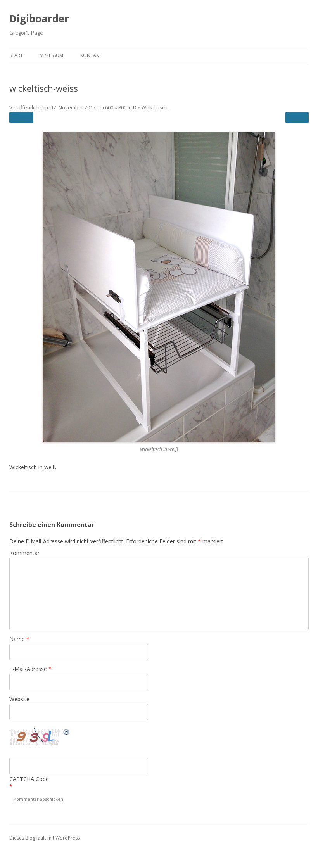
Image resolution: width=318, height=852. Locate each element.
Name (19, 639)
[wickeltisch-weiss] (159, 287)
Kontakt (91, 55)
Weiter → (297, 117)
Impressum (50, 55)
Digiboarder (39, 19)
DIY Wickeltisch (150, 107)
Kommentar (24, 552)
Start (16, 55)
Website (19, 699)
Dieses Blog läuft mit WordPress (44, 838)
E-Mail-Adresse (30, 668)
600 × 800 (115, 107)
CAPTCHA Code (29, 779)
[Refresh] (66, 733)
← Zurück (21, 117)
